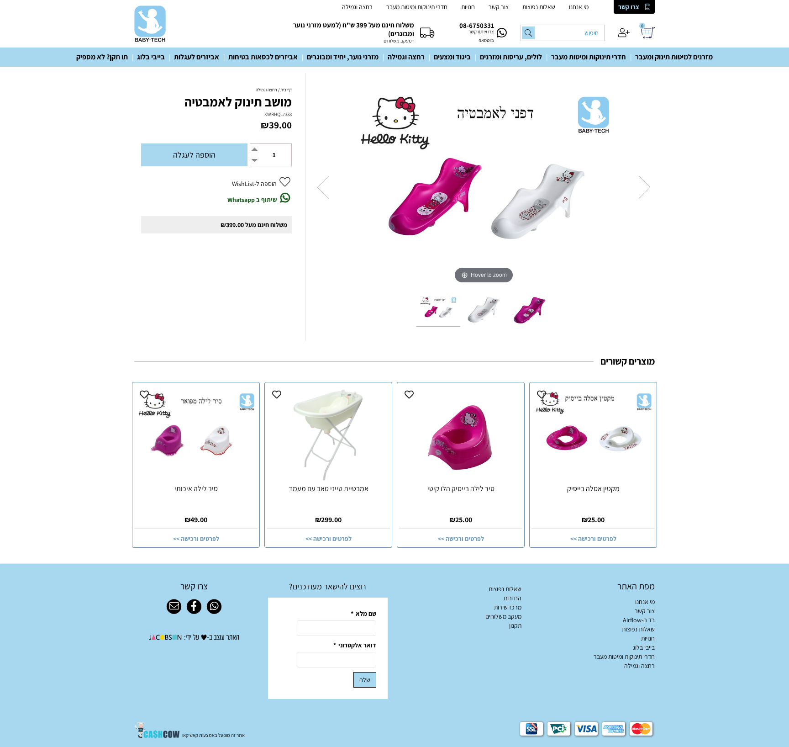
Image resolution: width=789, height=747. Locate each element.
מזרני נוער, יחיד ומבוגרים (343, 57)
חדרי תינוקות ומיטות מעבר (416, 7)
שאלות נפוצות (538, 7)
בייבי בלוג (151, 57)
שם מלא (363, 613)
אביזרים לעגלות (196, 57)
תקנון (515, 625)
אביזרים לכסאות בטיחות (263, 57)
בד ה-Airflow (639, 620)
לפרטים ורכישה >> (593, 539)
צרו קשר (628, 7)
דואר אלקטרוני (354, 645)
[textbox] (328, 586)
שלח (364, 680)
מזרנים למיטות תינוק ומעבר (674, 57)
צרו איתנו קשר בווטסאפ (481, 35)
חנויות (468, 7)
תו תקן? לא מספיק (102, 57)
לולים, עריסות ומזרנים (511, 57)
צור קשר (499, 7)
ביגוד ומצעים (452, 57)
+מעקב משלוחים (399, 40)
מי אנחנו (579, 7)
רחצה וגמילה (357, 7)
